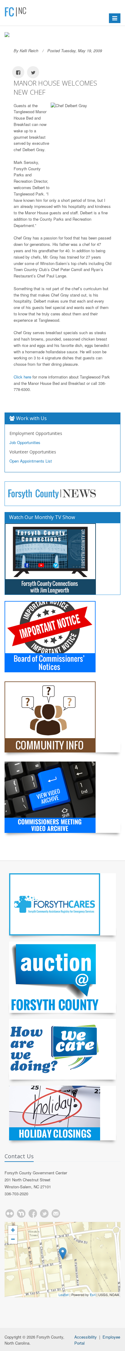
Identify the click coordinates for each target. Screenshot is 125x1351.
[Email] (56, 1213)
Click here (22, 377)
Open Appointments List (30, 461)
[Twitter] (44, 1213)
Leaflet (64, 1294)
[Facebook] (33, 1213)
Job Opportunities (24, 442)
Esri (93, 1294)
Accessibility (85, 1337)
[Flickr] (9, 1213)
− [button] (13, 1239)
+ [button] (13, 1230)
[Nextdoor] (21, 1213)
